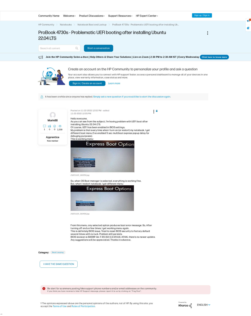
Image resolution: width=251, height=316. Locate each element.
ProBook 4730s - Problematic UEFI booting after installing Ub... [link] (145, 24)
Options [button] (209, 33)
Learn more (114, 83)
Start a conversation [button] (98, 48)
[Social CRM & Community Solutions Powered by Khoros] (185, 305)
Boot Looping (58, 252)
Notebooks (66, 24)
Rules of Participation (83, 306)
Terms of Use (60, 306)
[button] (153, 111)
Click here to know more (214, 57)
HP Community (46, 24)
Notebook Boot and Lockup (92, 24)
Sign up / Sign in (202, 15)
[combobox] (59, 48)
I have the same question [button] (58, 264)
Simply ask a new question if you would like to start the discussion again (131, 96)
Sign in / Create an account (87, 83)
